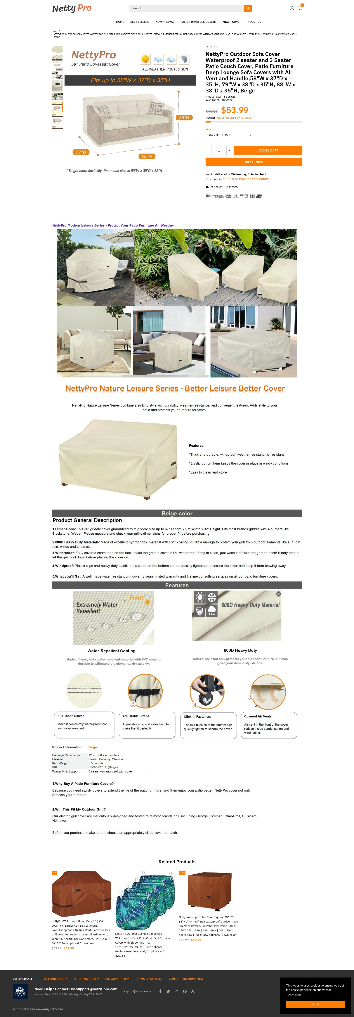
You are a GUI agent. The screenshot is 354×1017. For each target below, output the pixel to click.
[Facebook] (160, 992)
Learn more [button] (294, 995)
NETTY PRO (211, 46)
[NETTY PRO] (72, 8)
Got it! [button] (316, 1004)
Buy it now (254, 162)
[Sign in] (292, 8)
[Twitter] (168, 992)
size (208, 129)
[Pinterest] (185, 992)
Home (55, 31)
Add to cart (268, 150)
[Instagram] (176, 992)
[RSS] (193, 992)
